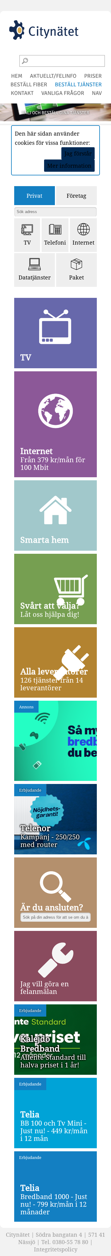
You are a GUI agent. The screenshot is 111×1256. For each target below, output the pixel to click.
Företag (76, 195)
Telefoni (55, 242)
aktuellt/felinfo (53, 76)
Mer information (69, 165)
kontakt (22, 93)
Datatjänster (34, 277)
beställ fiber (28, 84)
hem (16, 76)
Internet (83, 242)
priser (93, 76)
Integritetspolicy (55, 1249)
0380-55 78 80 (70, 1242)
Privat (34, 195)
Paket (76, 277)
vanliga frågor (62, 93)
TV (27, 242)
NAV (97, 93)
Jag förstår (78, 153)
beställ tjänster (78, 84)
